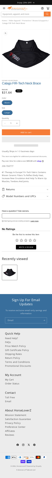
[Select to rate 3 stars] (26, 240)
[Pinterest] (34, 445)
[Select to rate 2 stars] (21, 240)
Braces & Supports (40, 20)
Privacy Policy (13, 423)
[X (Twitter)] (29, 445)
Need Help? (11, 338)
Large (7, 112)
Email (8, 401)
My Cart (9, 379)
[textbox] (26, 215)
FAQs (8, 342)
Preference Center (15, 426)
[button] (26, 139)
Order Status (12, 383)
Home (4, 20)
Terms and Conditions (17, 361)
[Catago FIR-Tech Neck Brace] (9, 272)
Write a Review (26, 247)
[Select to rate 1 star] (17, 240)
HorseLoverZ (21, 466)
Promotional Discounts (18, 365)
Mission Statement (15, 415)
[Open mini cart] (48, 8)
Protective (26, 20)
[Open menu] (4, 8)
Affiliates (10, 430)
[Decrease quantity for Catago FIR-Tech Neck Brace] (5, 123)
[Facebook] (17, 445)
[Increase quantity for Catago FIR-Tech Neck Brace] (17, 123)
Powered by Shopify (34, 466)
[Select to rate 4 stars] (30, 240)
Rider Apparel (14, 20)
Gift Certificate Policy (17, 350)
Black (7, 102)
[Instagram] (23, 445)
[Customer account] (42, 8)
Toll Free (10, 397)
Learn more (34, 221)
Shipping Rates (13, 354)
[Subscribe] (44, 320)
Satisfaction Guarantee (18, 419)
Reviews (9, 434)
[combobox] (26, 14)
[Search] (47, 14)
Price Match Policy (15, 346)
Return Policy (12, 357)
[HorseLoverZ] (17, 8)
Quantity (5, 118)
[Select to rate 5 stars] (35, 240)
